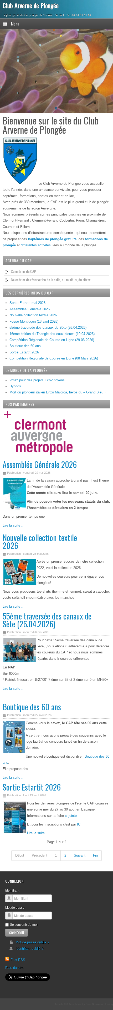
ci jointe (70, 816)
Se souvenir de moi (24, 925)
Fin (95, 855)
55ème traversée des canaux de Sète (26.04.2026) (47, 620)
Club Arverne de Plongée (31, 5)
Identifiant (12, 890)
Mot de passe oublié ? (32, 942)
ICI (79, 824)
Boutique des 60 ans (32, 707)
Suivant (79, 855)
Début (19, 855)
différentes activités (36, 245)
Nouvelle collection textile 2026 (40, 541)
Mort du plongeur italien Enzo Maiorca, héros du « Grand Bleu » (57, 392)
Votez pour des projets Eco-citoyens (37, 380)
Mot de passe (14, 907)
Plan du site (14, 968)
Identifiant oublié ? (29, 949)
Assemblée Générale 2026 (40, 464)
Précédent (39, 855)
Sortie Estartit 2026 (32, 787)
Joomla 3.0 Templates (68, 1004)
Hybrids (15, 386)
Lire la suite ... (13, 525)
